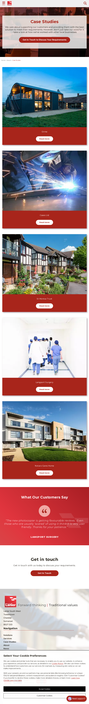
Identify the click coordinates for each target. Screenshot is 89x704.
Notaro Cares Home (44, 466)
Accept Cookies (44, 689)
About (6, 645)
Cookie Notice (57, 664)
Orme (44, 132)
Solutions (7, 635)
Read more (44, 139)
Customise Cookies (44, 696)
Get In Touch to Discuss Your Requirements (44, 40)
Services (7, 638)
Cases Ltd (44, 215)
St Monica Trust (44, 299)
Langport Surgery (44, 382)
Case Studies (9, 642)
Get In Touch (44, 573)
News (6, 649)
